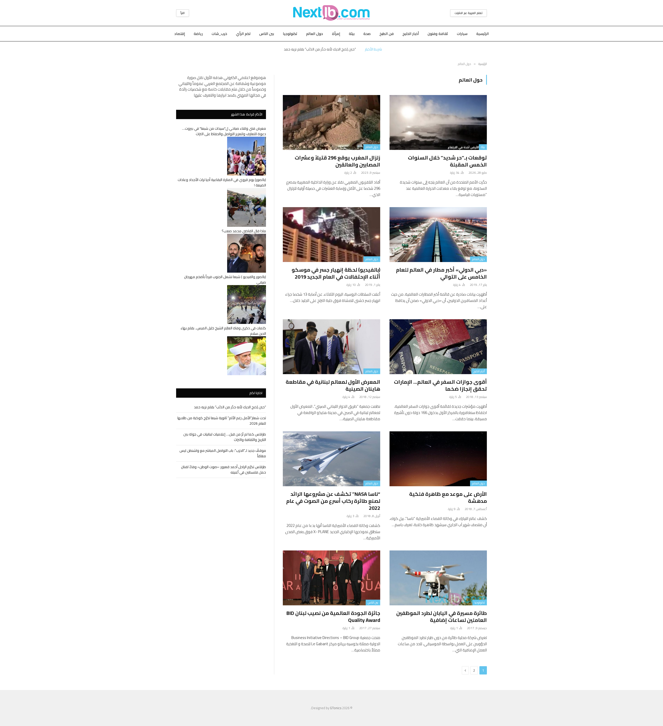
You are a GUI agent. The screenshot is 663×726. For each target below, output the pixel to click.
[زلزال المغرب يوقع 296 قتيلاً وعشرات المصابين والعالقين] (331, 122)
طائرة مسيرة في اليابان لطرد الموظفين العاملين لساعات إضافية (441, 616)
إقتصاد (179, 33)
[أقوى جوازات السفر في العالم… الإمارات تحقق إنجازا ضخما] (438, 346)
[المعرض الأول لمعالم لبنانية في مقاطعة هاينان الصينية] (331, 346)
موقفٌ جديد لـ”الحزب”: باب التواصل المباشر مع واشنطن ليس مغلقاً (222, 453)
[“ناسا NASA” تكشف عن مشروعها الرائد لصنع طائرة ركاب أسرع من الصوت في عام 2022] (331, 458)
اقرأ (183, 13)
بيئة (352, 33)
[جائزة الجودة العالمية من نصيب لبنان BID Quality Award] (331, 577)
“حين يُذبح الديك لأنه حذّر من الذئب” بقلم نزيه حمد (230, 407)
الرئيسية (482, 33)
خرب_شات (219, 33)
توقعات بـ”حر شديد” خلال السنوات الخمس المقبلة (447, 161)
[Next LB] (331, 13)
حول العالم (314, 33)
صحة (367, 33)
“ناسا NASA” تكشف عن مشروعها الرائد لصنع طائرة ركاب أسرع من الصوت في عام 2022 (333, 501)
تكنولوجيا (290, 33)
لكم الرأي (243, 33)
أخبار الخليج (410, 33)
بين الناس (266, 33)
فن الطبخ (386, 33)
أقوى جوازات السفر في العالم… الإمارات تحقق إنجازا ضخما (440, 385)
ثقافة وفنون (438, 33)
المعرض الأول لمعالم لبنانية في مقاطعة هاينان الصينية (333, 385)
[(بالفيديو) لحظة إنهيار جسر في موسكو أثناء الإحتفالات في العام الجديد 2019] (331, 234)
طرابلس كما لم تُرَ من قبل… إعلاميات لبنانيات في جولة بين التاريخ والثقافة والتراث (224, 437)
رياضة (198, 33)
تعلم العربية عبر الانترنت (468, 13)
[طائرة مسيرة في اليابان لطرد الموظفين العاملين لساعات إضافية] (438, 577)
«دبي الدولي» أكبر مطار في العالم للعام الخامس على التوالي (441, 273)
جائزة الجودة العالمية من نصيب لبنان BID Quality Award (333, 616)
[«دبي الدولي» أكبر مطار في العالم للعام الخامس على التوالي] (438, 234)
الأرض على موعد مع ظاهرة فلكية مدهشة (448, 497)
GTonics (335, 708)
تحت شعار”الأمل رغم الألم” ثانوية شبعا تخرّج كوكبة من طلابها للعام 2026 (320, 49)
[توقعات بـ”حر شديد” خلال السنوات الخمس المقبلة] (438, 122)
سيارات (462, 33)
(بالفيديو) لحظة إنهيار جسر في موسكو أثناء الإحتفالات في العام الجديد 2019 (336, 273)
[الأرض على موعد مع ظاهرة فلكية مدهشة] (438, 458)
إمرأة (336, 33)
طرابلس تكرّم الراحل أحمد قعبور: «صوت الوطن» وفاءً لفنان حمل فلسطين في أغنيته (223, 469)
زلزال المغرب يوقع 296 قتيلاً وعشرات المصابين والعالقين (337, 161)
